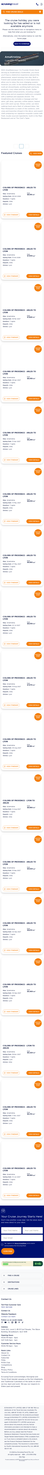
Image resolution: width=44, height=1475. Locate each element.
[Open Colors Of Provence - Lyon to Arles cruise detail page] (22, 785)
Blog (3, 1367)
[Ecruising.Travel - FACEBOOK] (2, 1322)
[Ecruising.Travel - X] (9, 1322)
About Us (5, 1353)
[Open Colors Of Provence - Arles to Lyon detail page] (8, 209)
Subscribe (5, 1358)
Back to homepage (22, 44)
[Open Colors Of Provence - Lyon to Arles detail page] (8, 822)
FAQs (3, 1360)
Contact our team (8, 1317)
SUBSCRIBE (7, 1251)
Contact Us (5, 1355)
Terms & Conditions (9, 1372)
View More (37, 153)
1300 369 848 (6, 1307)
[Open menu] (42, 4)
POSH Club (5, 1363)
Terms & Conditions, (21, 1243)
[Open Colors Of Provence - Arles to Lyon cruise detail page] (22, 172)
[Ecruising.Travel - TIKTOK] (22, 1322)
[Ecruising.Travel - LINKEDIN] (16, 1322)
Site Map (22, 1457)
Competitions (6, 1365)
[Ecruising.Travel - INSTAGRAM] (12, 1322)
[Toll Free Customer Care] (37, 4)
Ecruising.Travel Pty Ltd (25, 1452)
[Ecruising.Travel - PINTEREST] (19, 1322)
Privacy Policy (7, 1370)
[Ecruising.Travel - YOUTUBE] (5, 1322)
